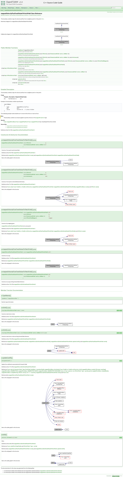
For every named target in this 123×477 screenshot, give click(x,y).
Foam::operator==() (69, 371)
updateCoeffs (21, 79)
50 (9, 228)
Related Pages (11, 7)
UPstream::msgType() (100, 369)
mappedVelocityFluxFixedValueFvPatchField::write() (94, 341)
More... (43, 19)
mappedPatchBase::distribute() (52, 369)
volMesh (65, 53)
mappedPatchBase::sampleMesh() (100, 371)
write (19, 82)
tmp (5, 68)
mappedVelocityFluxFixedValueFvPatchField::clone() (21, 155)
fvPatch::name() (95, 186)
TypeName (20, 50)
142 (10, 316)
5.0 (21, 2)
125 (10, 284)
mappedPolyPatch (40, 117)
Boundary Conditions (5, 15)
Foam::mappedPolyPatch (22, 121)
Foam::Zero (66, 372)
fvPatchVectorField (11, 68)
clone (19, 68)
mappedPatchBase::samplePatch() (10, 372)
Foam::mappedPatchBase (10, 121)
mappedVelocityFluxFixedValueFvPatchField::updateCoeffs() (65, 341)
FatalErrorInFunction (27, 186)
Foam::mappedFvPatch (33, 121)
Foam (2, 10)
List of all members (119, 12)
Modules (18, 7)
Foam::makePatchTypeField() (14, 446)
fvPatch (44, 53)
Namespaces (24, 8)
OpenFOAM (12, 2)
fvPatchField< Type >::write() (30, 446)
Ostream (23, 82)
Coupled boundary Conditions (35, 15)
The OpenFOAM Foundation (14, 4)
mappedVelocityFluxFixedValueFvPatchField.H (17, 126)
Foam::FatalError (17, 186)
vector (61, 53)
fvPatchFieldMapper (102, 61)
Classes (31, 8)
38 (9, 152)
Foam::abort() (10, 369)
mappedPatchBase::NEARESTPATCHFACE (28, 371)
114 (10, 258)
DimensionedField (54, 53)
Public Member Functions (111, 12)
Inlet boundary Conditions (15, 15)
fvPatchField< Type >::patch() (81, 371)
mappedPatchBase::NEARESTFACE (10, 371)
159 (10, 339)
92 (9, 130)
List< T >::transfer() (31, 372)
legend (62, 44)
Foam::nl (62, 371)
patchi (90, 371)
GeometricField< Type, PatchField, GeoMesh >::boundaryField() (29, 369)
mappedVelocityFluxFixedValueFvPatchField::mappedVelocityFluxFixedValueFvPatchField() (57, 155)
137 (10, 366)
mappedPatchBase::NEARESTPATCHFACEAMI (49, 371)
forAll (80, 369)
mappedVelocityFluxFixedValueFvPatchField (13, 10)
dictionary (74, 57)
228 (10, 443)
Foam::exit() (10, 186)
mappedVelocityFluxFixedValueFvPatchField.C (17, 127)
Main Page (4, 7)
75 (9, 184)
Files (37, 8)
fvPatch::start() (22, 372)
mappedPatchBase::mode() (82, 186)
